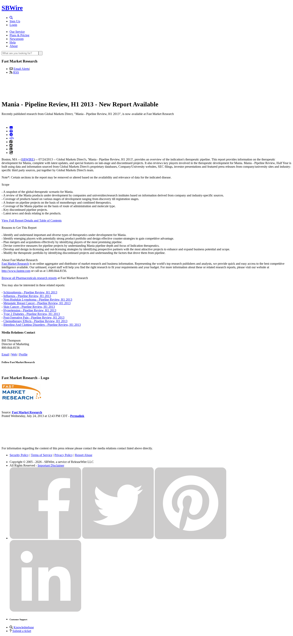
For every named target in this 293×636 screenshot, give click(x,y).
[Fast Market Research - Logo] (21, 398)
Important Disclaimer (51, 465)
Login (13, 25)
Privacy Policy (63, 455)
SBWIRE (28, 159)
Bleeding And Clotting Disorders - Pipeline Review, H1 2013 (42, 324)
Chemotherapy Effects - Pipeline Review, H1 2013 (35, 321)
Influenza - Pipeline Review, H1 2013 (27, 296)
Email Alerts (21, 68)
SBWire (12, 7)
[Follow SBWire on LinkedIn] (45, 610)
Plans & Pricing (19, 35)
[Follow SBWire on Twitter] (118, 538)
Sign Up (15, 21)
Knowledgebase (24, 627)
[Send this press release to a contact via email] (11, 127)
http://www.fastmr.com (16, 270)
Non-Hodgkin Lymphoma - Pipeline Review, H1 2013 (37, 299)
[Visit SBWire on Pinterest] (190, 538)
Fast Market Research (15, 263)
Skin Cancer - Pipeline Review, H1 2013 (29, 306)
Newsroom (17, 39)
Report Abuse (83, 455)
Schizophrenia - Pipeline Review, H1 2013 (30, 292)
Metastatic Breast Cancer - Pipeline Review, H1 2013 (37, 303)
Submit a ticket (21, 631)
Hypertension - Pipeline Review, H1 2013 (29, 310)
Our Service (17, 31)
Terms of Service (41, 455)
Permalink (77, 416)
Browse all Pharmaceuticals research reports (29, 278)
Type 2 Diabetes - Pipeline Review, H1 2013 (31, 314)
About (14, 46)
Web (14, 354)
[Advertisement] (146, 86)
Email (5, 354)
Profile (23, 354)
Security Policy (19, 455)
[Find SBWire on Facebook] (45, 538)
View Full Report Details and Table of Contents (32, 220)
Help (13, 42)
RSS (16, 72)
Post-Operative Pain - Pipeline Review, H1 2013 (33, 317)
